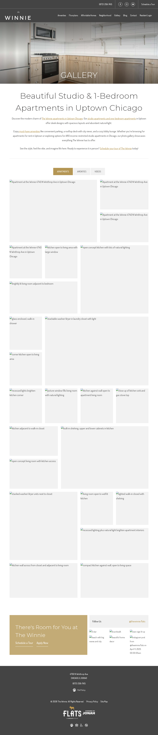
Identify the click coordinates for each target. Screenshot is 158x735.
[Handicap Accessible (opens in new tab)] (81, 726)
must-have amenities (29, 131)
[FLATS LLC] (72, 713)
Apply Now (42, 643)
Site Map (104, 701)
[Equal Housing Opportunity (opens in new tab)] (76, 726)
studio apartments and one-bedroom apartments (111, 118)
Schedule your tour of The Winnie (116, 148)
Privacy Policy (92, 701)
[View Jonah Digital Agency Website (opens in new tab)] (89, 712)
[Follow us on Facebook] (120, 4)
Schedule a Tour (24, 643)
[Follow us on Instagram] (127, 4)
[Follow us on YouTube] (133, 4)
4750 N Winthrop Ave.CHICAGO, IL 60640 (79, 676)
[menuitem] (61, 15)
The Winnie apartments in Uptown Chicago (62, 118)
